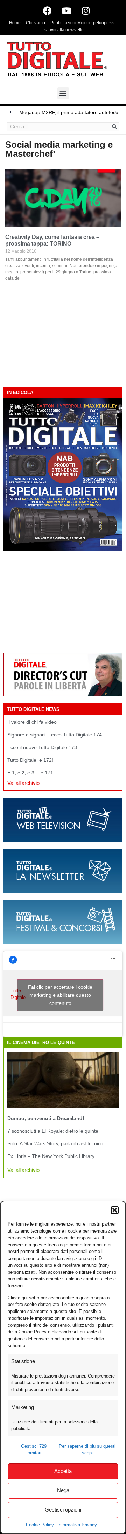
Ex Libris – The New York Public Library (50, 1156)
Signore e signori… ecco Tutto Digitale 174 (54, 735)
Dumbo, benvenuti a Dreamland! (45, 1118)
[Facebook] (47, 10)
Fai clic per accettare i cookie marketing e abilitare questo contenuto (60, 995)
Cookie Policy (40, 1524)
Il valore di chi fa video (32, 722)
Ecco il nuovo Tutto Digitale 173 (42, 747)
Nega (63, 1490)
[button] (114, 1210)
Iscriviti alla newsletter (64, 29)
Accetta (63, 1471)
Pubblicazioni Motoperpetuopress (82, 22)
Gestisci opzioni (63, 1510)
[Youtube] (66, 10)
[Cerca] (114, 127)
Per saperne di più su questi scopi (87, 1449)
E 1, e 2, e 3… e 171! (31, 772)
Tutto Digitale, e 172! (30, 760)
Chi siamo (35, 22)
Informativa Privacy (77, 1524)
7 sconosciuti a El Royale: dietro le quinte (52, 1131)
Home (15, 22)
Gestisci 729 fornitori (34, 1449)
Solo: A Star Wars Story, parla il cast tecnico (55, 1143)
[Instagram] (85, 10)
